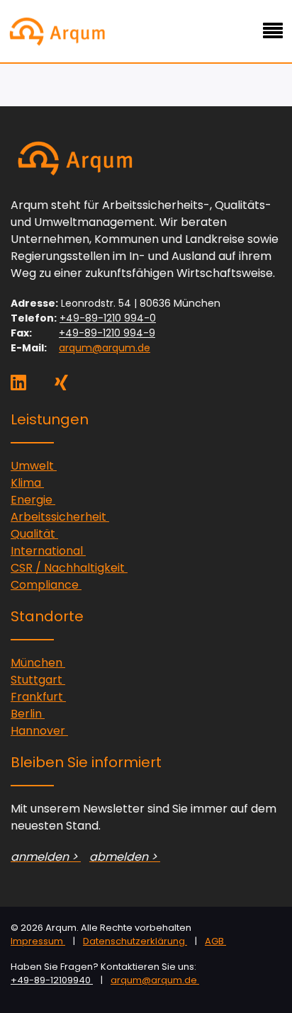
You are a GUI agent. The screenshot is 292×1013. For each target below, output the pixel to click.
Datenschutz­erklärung (135, 941)
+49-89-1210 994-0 (108, 318)
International (48, 551)
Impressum (38, 941)
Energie (33, 500)
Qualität (34, 534)
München (38, 663)
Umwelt (34, 466)
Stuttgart (38, 680)
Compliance (46, 585)
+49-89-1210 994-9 (107, 333)
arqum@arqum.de (104, 348)
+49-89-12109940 (52, 980)
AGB (215, 941)
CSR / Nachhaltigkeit (69, 568)
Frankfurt (38, 697)
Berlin (28, 714)
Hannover (39, 731)
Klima (27, 483)
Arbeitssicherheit (60, 517)
